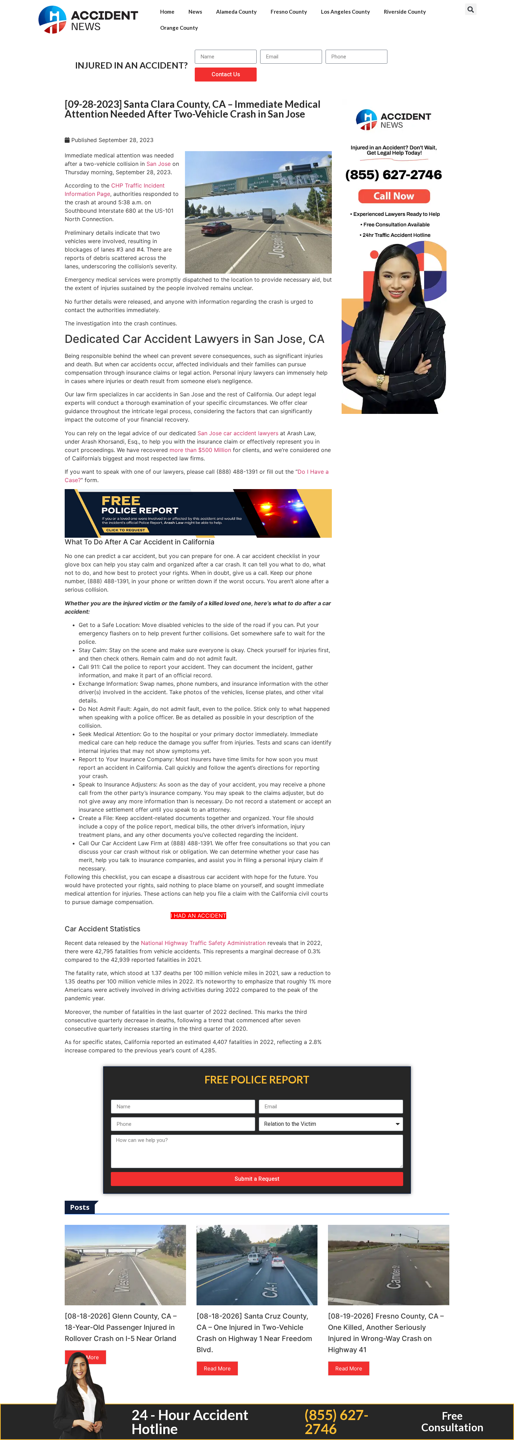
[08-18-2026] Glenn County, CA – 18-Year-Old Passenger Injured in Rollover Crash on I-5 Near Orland (121, 1327)
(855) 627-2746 (337, 1421)
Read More (217, 1368)
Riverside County (405, 11)
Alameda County (236, 11)
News (195, 11)
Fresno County (289, 11)
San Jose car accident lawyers (238, 433)
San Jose (159, 163)
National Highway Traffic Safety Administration (203, 942)
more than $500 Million (200, 449)
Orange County (179, 27)
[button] (471, 9)
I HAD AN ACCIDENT (198, 915)
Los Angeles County (345, 11)
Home (167, 11)
